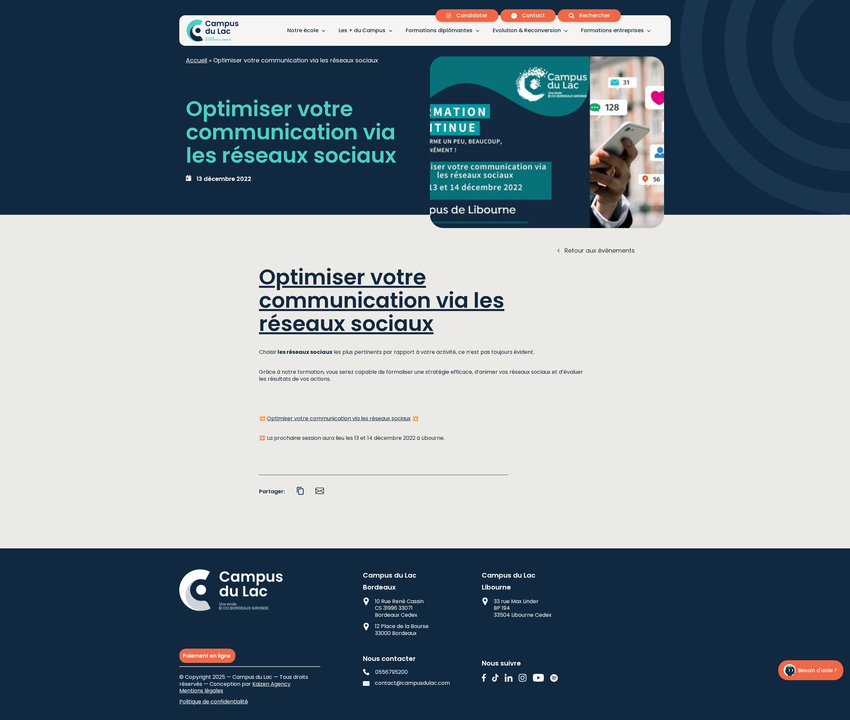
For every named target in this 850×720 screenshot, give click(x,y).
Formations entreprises (612, 30)
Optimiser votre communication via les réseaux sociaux (381, 300)
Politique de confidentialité (213, 701)
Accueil (196, 60)
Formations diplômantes (439, 30)
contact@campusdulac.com (407, 683)
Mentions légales (201, 690)
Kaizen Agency (271, 684)
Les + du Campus (362, 30)
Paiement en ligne (207, 656)
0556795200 (391, 672)
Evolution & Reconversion (527, 30)
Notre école (302, 30)
